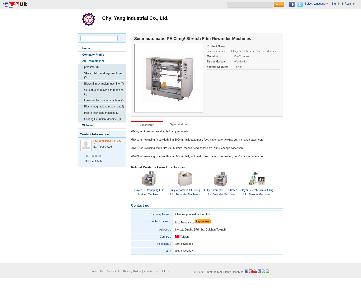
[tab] (147, 124)
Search (279, 4)
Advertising (151, 271)
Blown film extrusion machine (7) (104, 83)
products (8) (91, 67)
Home (86, 48)
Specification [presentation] (178, 124)
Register (350, 3)
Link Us (165, 271)
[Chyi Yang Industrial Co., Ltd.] (88, 18)
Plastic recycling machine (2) (101, 112)
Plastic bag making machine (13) (104, 106)
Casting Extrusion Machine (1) (102, 119)
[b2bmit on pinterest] (263, 271)
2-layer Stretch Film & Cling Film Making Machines (256, 191)
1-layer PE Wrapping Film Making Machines (148, 191)
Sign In (336, 3)
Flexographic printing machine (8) (104, 100)
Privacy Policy (132, 271)
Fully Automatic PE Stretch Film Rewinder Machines (220, 191)
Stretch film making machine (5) (103, 75)
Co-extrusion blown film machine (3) (103, 92)
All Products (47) (93, 60)
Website (87, 125)
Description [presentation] (147, 124)
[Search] (121, 38)
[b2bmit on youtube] (255, 271)
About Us (97, 271)
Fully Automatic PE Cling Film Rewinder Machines (185, 191)
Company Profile (93, 54)
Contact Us (113, 271)
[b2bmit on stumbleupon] (267, 271)
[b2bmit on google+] (251, 271)
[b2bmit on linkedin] (259, 271)
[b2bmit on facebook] (246, 271)
